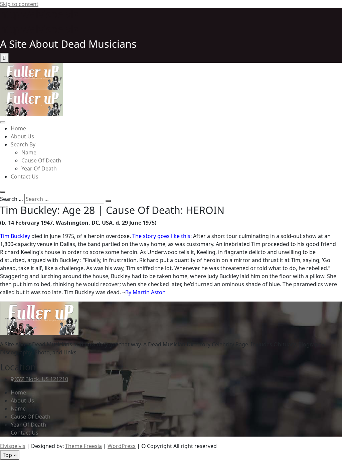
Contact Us (24, 176)
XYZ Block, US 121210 (41, 379)
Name (28, 152)
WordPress (122, 446)
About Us (22, 136)
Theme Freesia (83, 446)
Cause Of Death (41, 160)
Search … (11, 199)
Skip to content (19, 4)
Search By (23, 144)
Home (18, 128)
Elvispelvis (12, 446)
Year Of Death (39, 168)
